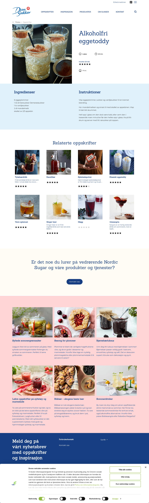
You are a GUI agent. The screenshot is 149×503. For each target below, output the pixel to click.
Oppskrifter (27, 22)
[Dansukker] (21, 11)
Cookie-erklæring (36, 490)
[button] (47, 11)
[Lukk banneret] (145, 467)
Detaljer (115, 499)
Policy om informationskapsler (87, 485)
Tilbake (17, 22)
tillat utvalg (125, 477)
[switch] (63, 498)
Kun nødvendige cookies (125, 484)
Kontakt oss (74, 282)
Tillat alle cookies (125, 470)
